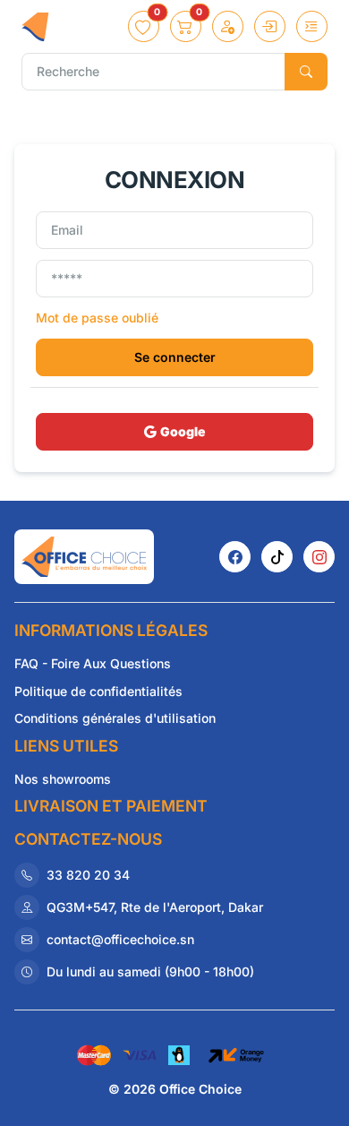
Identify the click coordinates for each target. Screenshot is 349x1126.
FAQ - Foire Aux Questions (92, 663)
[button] (143, 26)
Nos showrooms (62, 778)
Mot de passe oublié (97, 317)
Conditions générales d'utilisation (115, 718)
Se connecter (175, 357)
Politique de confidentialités (98, 691)
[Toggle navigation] (312, 26)
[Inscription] (227, 26)
